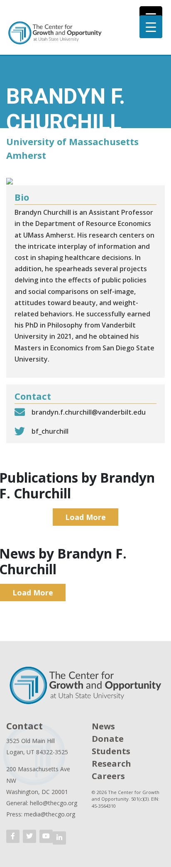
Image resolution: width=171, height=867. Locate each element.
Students (111, 751)
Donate (108, 738)
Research (111, 763)
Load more (85, 517)
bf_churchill (50, 431)
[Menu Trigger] (150, 26)
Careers (108, 776)
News (103, 726)
